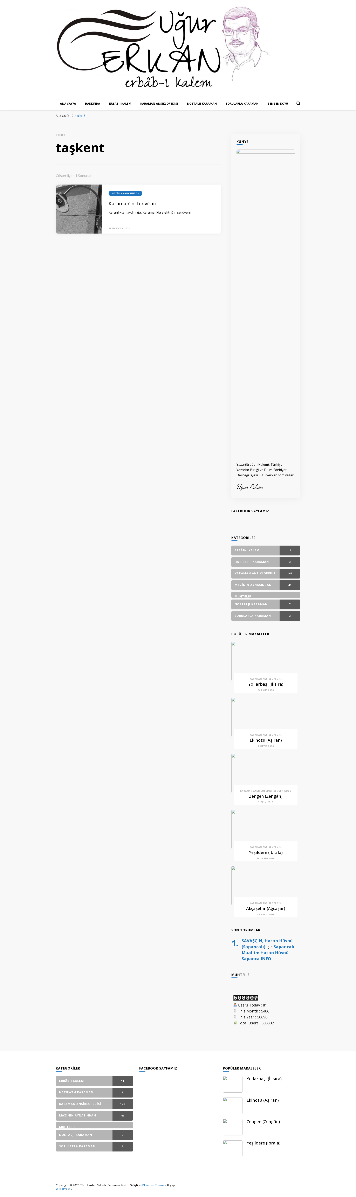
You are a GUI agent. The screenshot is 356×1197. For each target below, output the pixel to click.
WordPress (63, 1189)
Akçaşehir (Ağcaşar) (265, 908)
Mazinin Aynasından (125, 193)
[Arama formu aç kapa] (298, 103)
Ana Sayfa (68, 103)
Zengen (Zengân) (265, 796)
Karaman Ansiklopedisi (159, 103)
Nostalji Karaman (202, 103)
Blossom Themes (154, 1185)
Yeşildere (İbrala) (266, 852)
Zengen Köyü (278, 103)
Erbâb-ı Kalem (120, 103)
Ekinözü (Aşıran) (266, 740)
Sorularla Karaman (242, 103)
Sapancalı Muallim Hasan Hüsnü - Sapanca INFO (268, 952)
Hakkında (92, 103)
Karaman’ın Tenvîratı (132, 203)
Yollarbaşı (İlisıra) (265, 684)
